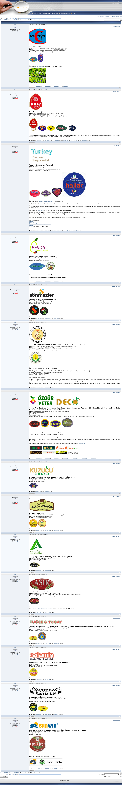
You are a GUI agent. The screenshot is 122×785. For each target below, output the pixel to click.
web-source (40, 66)
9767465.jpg (38, 86)
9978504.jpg (56, 768)
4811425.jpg (38, 491)
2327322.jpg (47, 714)
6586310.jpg (38, 714)
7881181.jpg (38, 140)
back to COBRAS (116, 235)
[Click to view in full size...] (37, 44)
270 (46, 718)
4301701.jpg (93, 458)
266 (46, 574)
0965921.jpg (56, 714)
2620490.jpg (47, 230)
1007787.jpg (38, 612)
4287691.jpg (56, 140)
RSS (120, 3)
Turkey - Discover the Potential (46, 201)
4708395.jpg (75, 458)
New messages (101, 16)
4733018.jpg (47, 612)
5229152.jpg (56, 530)
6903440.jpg (47, 679)
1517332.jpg (65, 86)
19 (17, 18)
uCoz (66, 784)
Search (117, 16)
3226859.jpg (84, 458)
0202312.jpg (47, 768)
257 (46, 89)
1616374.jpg (38, 768)
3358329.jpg (65, 230)
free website (60, 784)
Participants (107, 16)
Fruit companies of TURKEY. (25, 19)
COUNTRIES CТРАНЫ (8, 19)
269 (46, 683)
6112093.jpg (38, 318)
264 (46, 494)
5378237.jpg (56, 458)
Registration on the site (65, 13)
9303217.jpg (65, 140)
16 (12, 18)
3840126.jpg (47, 280)
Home (35, 13)
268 (46, 647)
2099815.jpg (38, 530)
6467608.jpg (47, 570)
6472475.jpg (47, 140)
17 (14, 18)
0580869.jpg (47, 86)
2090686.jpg (47, 387)
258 (46, 143)
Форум (1, 19)
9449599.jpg (47, 491)
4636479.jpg (47, 530)
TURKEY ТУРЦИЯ (16, 19)
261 (46, 322)
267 (46, 616)
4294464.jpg (84, 140)
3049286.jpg (75, 140)
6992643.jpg (56, 643)
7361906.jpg (38, 643)
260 (46, 284)
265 (46, 534)
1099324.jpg (38, 280)
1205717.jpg (38, 679)
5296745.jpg (47, 318)
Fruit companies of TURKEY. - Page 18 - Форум (49, 13)
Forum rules (112, 16)
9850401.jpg (38, 387)
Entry (74, 13)
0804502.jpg (38, 570)
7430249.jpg (47, 458)
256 (46, 24)
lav (15, 24)
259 (46, 233)
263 (46, 461)
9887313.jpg (56, 280)
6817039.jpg (38, 230)
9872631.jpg (75, 230)
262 (46, 390)
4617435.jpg (56, 86)
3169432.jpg (65, 458)
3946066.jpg (56, 318)
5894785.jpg (38, 458)
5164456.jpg (56, 230)
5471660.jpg (47, 643)
